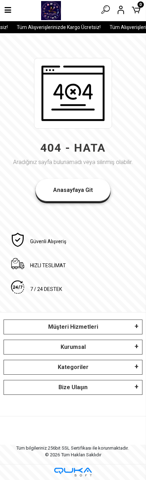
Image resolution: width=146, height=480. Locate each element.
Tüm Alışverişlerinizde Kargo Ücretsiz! (58, 27)
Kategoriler (73, 367)
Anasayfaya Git (73, 190)
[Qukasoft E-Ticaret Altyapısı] (73, 472)
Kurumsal (73, 347)
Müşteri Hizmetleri (73, 326)
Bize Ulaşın (73, 387)
